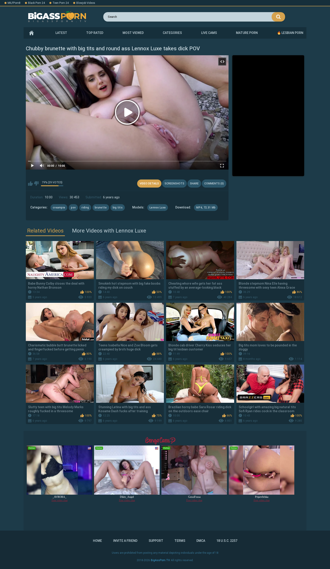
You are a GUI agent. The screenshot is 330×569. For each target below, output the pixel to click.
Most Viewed (133, 33)
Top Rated (94, 33)
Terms (179, 540)
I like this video (30, 183)
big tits (118, 207)
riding (85, 207)
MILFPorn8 (14, 2)
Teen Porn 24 (61, 2)
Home (31, 33)
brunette (101, 207)
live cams (209, 33)
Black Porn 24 (36, 2)
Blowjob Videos (85, 2)
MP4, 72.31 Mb (206, 207)
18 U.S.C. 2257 (226, 540)
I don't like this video (36, 183)
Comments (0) (214, 183)
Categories (172, 33)
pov (73, 207)
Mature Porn (247, 33)
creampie (59, 207)
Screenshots (174, 183)
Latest (61, 33)
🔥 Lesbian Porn (290, 33)
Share (194, 183)
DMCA (200, 540)
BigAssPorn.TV (160, 560)
